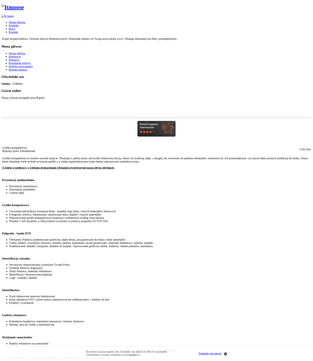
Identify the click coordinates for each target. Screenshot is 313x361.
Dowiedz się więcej (210, 353)
